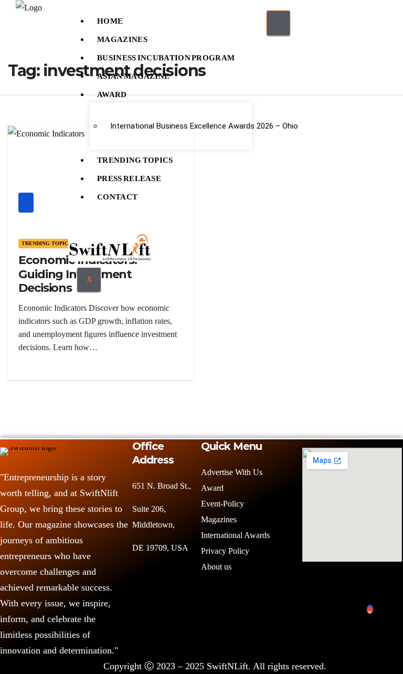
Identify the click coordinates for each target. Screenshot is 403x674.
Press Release (129, 176)
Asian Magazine (133, 73)
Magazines (122, 37)
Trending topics (46, 243)
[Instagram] (370, 609)
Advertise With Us (231, 472)
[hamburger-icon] (278, 23)
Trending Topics (135, 157)
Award (112, 92)
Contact (117, 194)
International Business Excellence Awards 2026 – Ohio (177, 126)
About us (217, 566)
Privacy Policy (225, 550)
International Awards (235, 535)
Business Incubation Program (166, 55)
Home (110, 18)
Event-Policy (222, 503)
